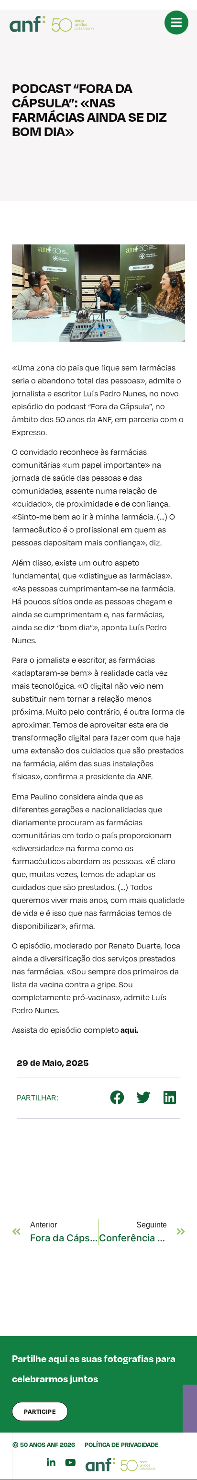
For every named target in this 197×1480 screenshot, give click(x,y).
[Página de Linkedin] (51, 1463)
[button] (117, 1098)
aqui (127, 1030)
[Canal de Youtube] (70, 1463)
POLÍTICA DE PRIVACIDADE (122, 1444)
